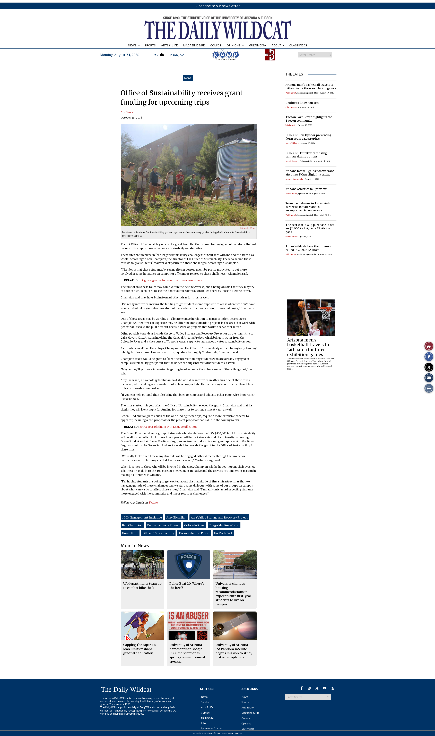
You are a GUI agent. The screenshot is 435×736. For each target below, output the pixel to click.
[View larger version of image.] (189, 175)
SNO (232, 733)
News (132, 45)
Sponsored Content (212, 728)
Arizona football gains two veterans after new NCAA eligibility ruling (309, 172)
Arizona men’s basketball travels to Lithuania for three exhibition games (310, 86)
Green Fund (130, 533)
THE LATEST (295, 74)
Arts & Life (169, 45)
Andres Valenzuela (294, 179)
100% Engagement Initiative (142, 517)
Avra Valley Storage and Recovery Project (219, 517)
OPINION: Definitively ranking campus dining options (306, 154)
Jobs (203, 723)
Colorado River (194, 525)
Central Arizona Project (163, 525)
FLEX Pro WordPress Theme (214, 733)
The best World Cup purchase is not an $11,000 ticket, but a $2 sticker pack (309, 228)
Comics (215, 45)
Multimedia (257, 45)
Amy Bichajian (176, 517)
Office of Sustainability (158, 533)
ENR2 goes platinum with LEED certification (168, 427)
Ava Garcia (127, 112)
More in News (135, 545)
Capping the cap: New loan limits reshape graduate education (139, 649)
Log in (239, 733)
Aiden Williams (292, 143)
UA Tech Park (223, 533)
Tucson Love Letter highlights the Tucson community (308, 118)
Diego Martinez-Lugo (224, 525)
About (276, 45)
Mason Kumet (291, 236)
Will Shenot (290, 92)
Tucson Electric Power (194, 533)
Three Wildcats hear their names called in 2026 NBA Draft (308, 248)
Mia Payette (290, 125)
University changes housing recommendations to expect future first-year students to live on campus (233, 594)
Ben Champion (132, 525)
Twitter (153, 502)
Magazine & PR (194, 45)
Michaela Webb (247, 228)
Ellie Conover (291, 107)
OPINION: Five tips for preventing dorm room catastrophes (308, 136)
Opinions (233, 45)
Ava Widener (291, 193)
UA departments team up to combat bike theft (142, 586)
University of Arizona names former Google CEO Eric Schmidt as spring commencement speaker (187, 653)
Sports (150, 45)
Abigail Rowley (292, 161)
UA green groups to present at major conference (171, 280)
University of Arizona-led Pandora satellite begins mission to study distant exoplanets (233, 651)
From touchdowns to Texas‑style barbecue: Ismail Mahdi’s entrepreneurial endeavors (307, 207)
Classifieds (298, 45)
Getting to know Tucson (302, 102)
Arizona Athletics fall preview (306, 189)
